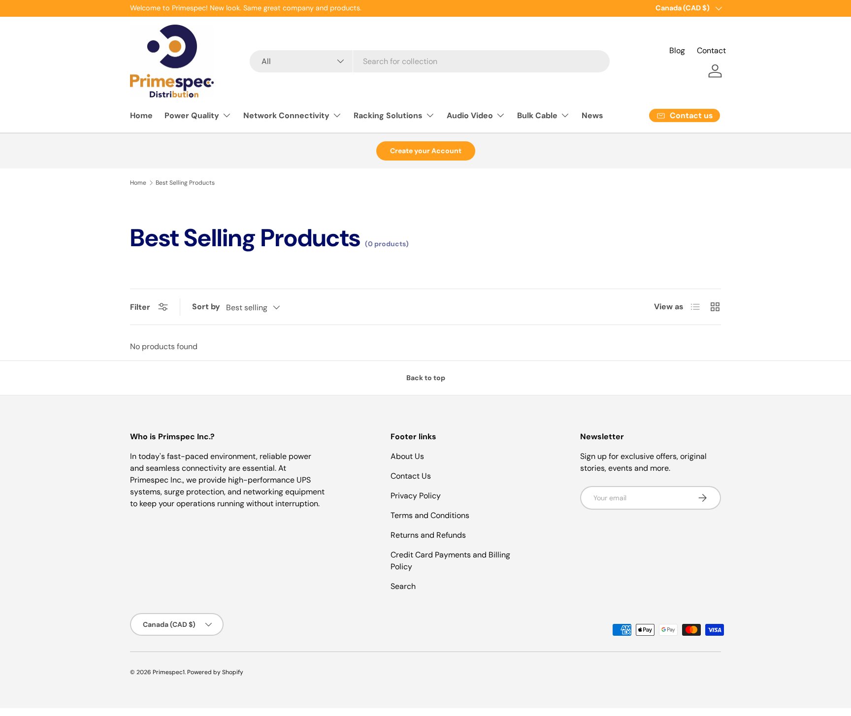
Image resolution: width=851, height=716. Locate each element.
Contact (711, 50)
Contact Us (411, 476)
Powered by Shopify (215, 672)
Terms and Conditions (430, 515)
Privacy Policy (416, 495)
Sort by (206, 306)
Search (403, 586)
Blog (677, 50)
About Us (407, 456)
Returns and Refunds (428, 535)
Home (141, 115)
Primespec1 (169, 672)
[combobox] (429, 61)
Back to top (425, 377)
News (592, 115)
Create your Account (425, 150)
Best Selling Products (185, 183)
